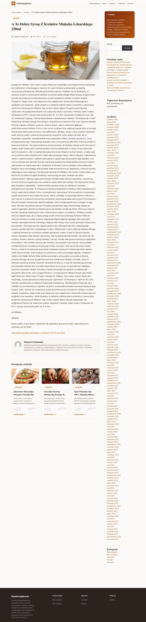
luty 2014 (110, 496)
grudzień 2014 (112, 470)
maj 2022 (111, 245)
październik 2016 (114, 414)
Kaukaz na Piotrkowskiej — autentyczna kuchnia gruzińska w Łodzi (119, 82)
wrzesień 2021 (113, 265)
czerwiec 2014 (113, 485)
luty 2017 (110, 404)
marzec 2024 (112, 191)
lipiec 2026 (111, 122)
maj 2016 (110, 427)
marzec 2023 (112, 222)
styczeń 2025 (112, 165)
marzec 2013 (112, 524)
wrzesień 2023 (113, 206)
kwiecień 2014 (112, 491)
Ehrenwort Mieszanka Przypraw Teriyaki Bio (24, 393)
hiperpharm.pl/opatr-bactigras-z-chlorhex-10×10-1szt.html (38, 333)
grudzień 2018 (112, 347)
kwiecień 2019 (112, 337)
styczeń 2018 (112, 375)
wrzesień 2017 (112, 386)
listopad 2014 (112, 473)
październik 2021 (114, 263)
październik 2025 (114, 142)
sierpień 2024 (112, 178)
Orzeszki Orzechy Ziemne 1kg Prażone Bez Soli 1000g (55, 394)
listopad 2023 (112, 201)
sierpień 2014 (112, 480)
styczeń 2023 (112, 224)
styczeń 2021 (112, 286)
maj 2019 (110, 334)
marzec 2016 (112, 432)
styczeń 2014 (112, 498)
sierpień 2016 (112, 419)
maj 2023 (111, 217)
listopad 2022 (112, 229)
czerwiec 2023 (113, 214)
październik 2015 (114, 444)
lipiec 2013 (111, 514)
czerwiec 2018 (113, 363)
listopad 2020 (112, 291)
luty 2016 (110, 434)
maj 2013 (110, 519)
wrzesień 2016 (113, 416)
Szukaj (109, 44)
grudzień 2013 (112, 501)
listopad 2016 (112, 411)
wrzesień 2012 (113, 539)
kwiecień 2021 (112, 278)
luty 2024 (111, 194)
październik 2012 (114, 537)
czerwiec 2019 (113, 332)
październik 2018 (114, 352)
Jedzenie (121, 3)
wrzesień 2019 (113, 324)
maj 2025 (111, 155)
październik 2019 (114, 322)
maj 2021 (110, 276)
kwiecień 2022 (113, 247)
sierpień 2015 (112, 450)
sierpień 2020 (112, 299)
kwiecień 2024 (113, 188)
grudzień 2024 (113, 168)
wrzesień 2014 (113, 478)
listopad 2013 (112, 503)
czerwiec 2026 (113, 125)
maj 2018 (110, 365)
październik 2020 (114, 293)
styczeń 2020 (112, 314)
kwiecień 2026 (113, 127)
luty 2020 (111, 311)
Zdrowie (130, 3)
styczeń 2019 (112, 345)
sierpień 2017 (112, 388)
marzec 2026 (112, 130)
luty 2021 (110, 283)
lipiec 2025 (111, 150)
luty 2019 (110, 342)
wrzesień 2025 (113, 145)
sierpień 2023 (112, 209)
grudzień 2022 (113, 227)
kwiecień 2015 (112, 460)
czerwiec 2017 (113, 393)
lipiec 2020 (111, 301)
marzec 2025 (112, 160)
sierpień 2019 (112, 327)
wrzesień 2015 (113, 447)
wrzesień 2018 (113, 355)
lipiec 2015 (111, 452)
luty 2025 (111, 163)
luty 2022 (111, 252)
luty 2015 (110, 465)
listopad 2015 (112, 442)
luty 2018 (110, 373)
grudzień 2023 (113, 199)
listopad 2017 (112, 380)
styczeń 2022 (112, 255)
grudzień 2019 (112, 316)
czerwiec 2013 (113, 516)
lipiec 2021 (111, 270)
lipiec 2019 (111, 329)
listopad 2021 (112, 260)
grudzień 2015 (112, 439)
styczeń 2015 (112, 467)
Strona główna (95, 3)
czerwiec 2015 (113, 455)
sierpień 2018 (112, 357)
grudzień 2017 (112, 378)
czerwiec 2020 (113, 304)
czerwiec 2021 (113, 273)
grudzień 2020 (113, 288)
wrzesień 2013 (113, 508)
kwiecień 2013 (112, 521)
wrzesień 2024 (113, 176)
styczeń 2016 (112, 437)
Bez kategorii (112, 552)
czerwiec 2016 (113, 424)
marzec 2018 (112, 370)
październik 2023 (114, 204)
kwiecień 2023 (113, 219)
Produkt (16, 18)
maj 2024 (111, 186)
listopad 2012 (112, 534)
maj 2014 (110, 488)
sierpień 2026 (112, 119)
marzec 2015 (112, 462)
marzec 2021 (112, 281)
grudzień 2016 (112, 409)
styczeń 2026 (112, 135)
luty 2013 (110, 526)
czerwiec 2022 (113, 242)
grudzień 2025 (113, 137)
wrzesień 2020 (113, 296)
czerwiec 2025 (113, 153)
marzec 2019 (112, 340)
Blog (104, 3)
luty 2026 (111, 132)
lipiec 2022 (111, 240)
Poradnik (112, 3)
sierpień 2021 (112, 268)
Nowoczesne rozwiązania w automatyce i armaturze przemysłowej (118, 75)
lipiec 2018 (111, 360)
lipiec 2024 (111, 181)
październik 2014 (114, 475)
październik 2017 (114, 383)
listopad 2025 (112, 140)
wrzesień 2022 (113, 235)
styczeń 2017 (112, 406)
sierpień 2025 (112, 148)
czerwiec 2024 (113, 183)
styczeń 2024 (112, 196)
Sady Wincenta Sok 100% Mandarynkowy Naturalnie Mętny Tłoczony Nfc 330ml (84, 396)
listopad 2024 (112, 171)
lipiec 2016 (111, 421)
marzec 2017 (112, 401)
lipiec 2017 (111, 391)
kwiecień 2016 (112, 429)
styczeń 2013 (112, 529)
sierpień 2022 (112, 237)
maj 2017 (110, 396)
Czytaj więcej (18, 414)
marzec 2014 (112, 493)
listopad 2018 (112, 350)
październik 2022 (114, 232)
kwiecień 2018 (112, 368)
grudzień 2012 (112, 531)
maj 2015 (110, 457)
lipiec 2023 (111, 212)
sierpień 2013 (112, 511)
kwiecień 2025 (113, 158)
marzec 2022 (112, 250)
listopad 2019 (112, 319)
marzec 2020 (112, 309)
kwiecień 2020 (113, 306)
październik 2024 (114, 173)
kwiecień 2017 (112, 398)
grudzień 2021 (112, 258)
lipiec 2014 (111, 483)
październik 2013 (114, 506)
